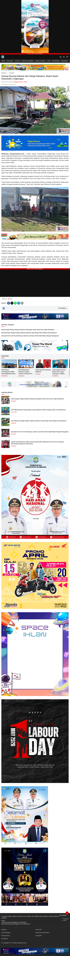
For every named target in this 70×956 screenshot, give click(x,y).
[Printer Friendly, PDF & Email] (7, 299)
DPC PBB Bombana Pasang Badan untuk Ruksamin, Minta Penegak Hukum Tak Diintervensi (38, 410)
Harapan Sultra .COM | (20, 82)
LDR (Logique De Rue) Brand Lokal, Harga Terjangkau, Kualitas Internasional (58, 372)
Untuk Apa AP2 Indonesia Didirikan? (43, 371)
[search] (63, 56)
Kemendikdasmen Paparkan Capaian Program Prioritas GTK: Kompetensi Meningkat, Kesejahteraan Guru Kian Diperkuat (25, 374)
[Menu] (67, 56)
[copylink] (22, 303)
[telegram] (18, 303)
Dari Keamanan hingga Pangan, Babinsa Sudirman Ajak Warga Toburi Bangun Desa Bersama (29, 333)
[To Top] (67, 913)
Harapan (11, 73)
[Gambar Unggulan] (35, 133)
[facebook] (8, 303)
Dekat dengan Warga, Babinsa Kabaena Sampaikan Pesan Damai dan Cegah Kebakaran (27, 330)
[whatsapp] (15, 303)
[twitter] (11, 303)
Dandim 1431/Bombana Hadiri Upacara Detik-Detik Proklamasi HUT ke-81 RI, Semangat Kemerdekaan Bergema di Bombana (37, 443)
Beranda (3, 73)
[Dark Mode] (60, 56)
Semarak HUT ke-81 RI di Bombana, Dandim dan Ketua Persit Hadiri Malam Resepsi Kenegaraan (30, 336)
